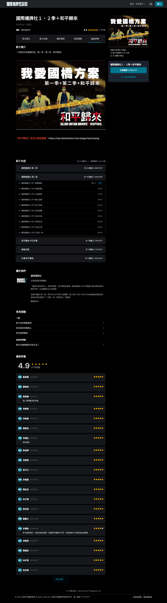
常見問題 (78, 39)
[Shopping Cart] (151, 4)
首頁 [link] (132, 4)
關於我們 (61, 39)
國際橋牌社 (36, 276)
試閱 (100, 183)
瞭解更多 (34, 301)
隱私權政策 (147, 597)
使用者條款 (137, 597)
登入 (159, 4)
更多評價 (59, 579)
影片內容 (43, 39)
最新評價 (95, 39)
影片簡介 (26, 39)
